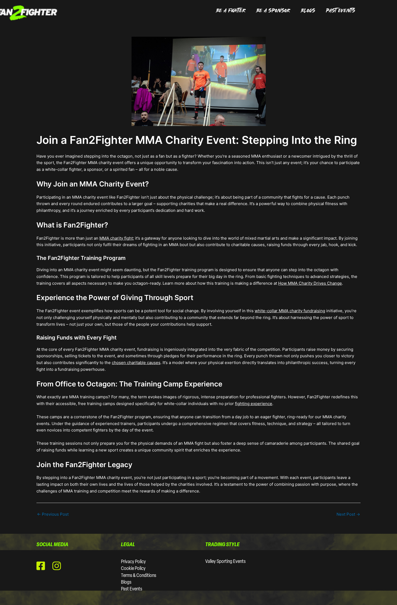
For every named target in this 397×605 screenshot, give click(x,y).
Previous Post (53, 514)
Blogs (126, 582)
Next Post (348, 514)
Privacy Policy (133, 562)
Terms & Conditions (138, 575)
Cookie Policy (133, 568)
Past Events (131, 589)
